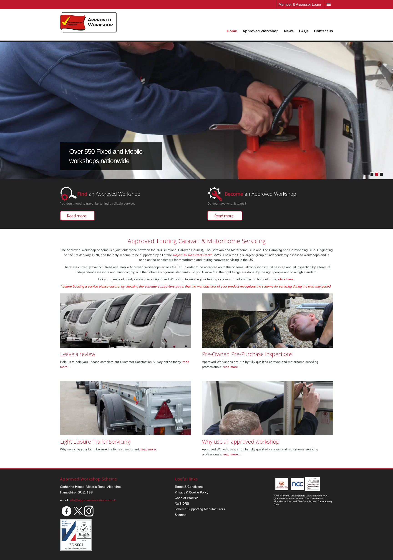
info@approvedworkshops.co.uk (93, 500)
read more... (231, 367)
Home (232, 31)
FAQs (304, 31)
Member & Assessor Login (300, 4)
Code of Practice (187, 498)
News (289, 31)
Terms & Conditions (189, 486)
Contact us (323, 31)
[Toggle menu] (328, 4)
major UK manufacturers (191, 255)
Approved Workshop (260, 31)
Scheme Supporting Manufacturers (200, 509)
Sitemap (180, 514)
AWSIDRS (182, 503)
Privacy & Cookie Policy (191, 492)
